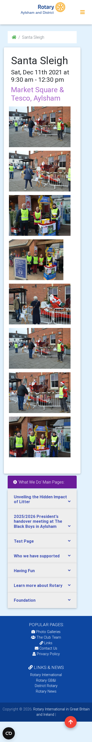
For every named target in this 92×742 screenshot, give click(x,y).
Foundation (25, 600)
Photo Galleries (48, 631)
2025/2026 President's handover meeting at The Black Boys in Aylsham (38, 521)
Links (48, 643)
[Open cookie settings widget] (9, 733)
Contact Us (47, 648)
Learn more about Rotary (38, 585)
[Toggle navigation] (82, 12)
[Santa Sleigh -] (39, 171)
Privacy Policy (48, 654)
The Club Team (49, 637)
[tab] (42, 499)
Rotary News (46, 691)
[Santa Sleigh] (39, 127)
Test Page (24, 541)
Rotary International (46, 674)
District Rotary (46, 685)
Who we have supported (37, 555)
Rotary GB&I (46, 680)
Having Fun (24, 570)
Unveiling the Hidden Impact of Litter (40, 499)
